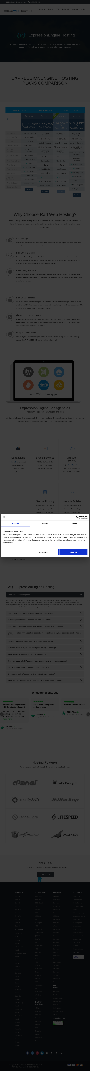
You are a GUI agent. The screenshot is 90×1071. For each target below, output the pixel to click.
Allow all (73, 552)
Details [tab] (45, 523)
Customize (43, 552)
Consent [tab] (15, 523)
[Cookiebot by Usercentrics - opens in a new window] (77, 517)
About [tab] (74, 523)
